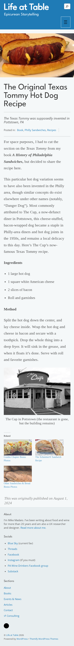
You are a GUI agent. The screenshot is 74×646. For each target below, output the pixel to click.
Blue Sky (13, 543)
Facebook (13, 554)
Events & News (12, 599)
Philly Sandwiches (35, 130)
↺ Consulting (11, 615)
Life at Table (12, 635)
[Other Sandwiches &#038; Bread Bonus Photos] (18, 474)
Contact (8, 610)
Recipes (51, 130)
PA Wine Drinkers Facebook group (28, 565)
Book (20, 130)
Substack (13, 571)
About (7, 587)
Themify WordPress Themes (44, 638)
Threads (12, 549)
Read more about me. (33, 527)
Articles (8, 604)
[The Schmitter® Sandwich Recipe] (49, 447)
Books (7, 593)
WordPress (22, 638)
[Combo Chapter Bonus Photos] (18, 447)
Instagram (14, 560)
